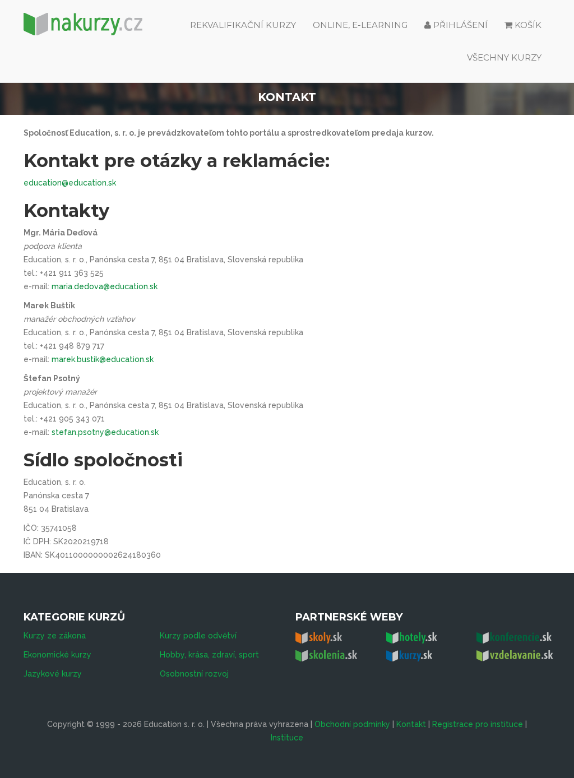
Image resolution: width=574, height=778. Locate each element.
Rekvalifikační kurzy (243, 25)
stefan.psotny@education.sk (105, 432)
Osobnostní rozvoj (194, 673)
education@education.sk (70, 182)
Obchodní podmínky (352, 724)
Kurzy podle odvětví (198, 635)
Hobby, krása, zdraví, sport (209, 654)
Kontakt (411, 724)
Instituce (287, 737)
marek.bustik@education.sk (103, 359)
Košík (528, 25)
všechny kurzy (504, 57)
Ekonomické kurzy (57, 654)
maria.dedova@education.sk (105, 286)
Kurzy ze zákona (55, 635)
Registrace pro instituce (477, 724)
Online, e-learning (360, 25)
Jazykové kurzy (53, 673)
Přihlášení (459, 25)
